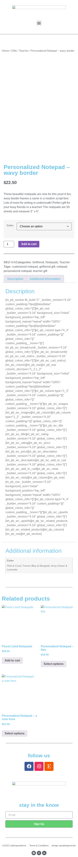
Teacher (23, 50)
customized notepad (25, 266)
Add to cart (28, 244)
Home (5, 50)
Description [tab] (15, 278)
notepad (62, 266)
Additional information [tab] (45, 278)
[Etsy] (49, 766)
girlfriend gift (47, 266)
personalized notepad (18, 270)
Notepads (52, 262)
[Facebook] (29, 766)
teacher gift (40, 270)
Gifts (14, 50)
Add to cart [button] (12, 660)
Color (10, 225)
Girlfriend (38, 262)
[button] (39, 23)
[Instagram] (39, 766)
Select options (53, 663)
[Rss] (44, 853)
